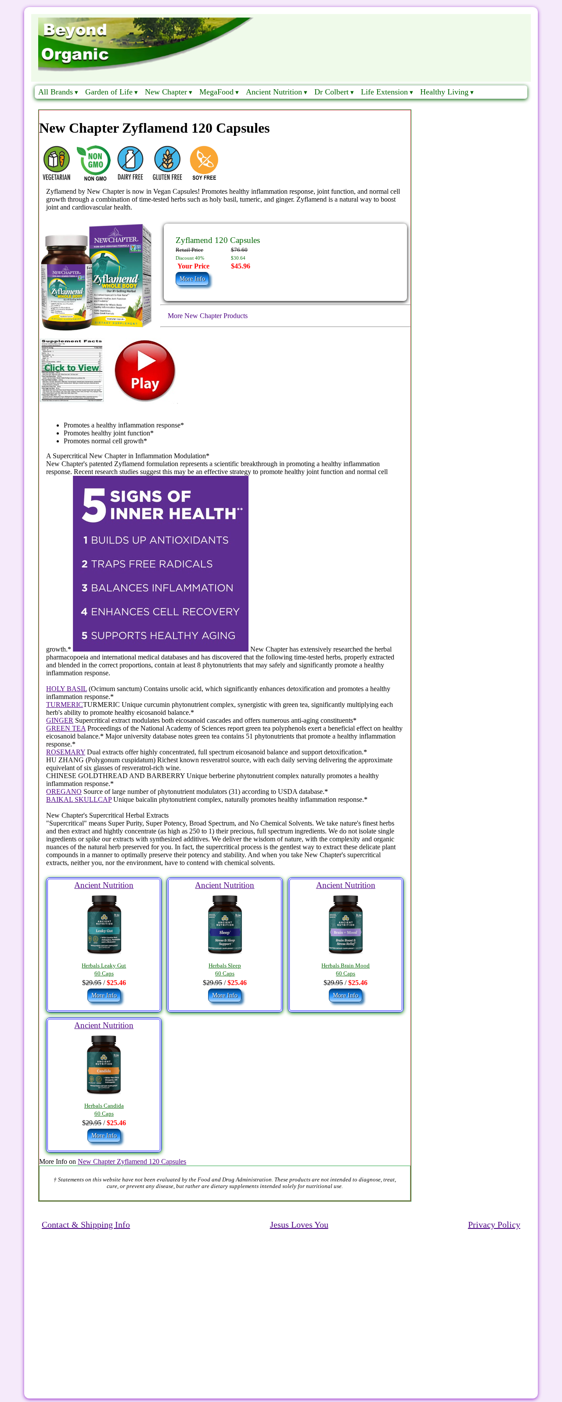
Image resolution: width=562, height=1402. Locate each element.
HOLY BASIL (66, 688)
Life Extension (384, 91)
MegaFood (216, 91)
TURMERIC (64, 704)
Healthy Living (444, 91)
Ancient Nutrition (274, 91)
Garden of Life (109, 91)
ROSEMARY (65, 752)
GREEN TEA (66, 728)
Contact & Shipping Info (86, 1224)
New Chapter (166, 91)
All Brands (55, 91)
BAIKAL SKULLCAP (79, 799)
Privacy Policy (494, 1224)
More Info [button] (192, 278)
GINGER (59, 720)
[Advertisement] (281, 1301)
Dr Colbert (331, 91)
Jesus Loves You (299, 1224)
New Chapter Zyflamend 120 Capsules (132, 1161)
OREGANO (64, 791)
